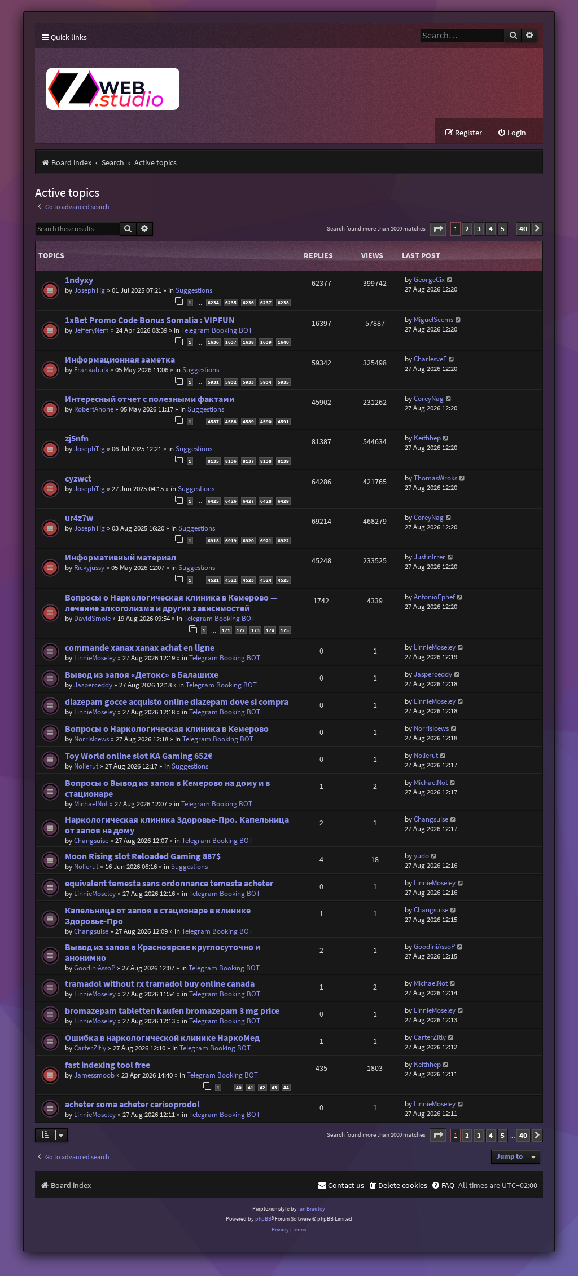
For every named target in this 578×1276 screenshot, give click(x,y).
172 (241, 630)
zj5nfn (77, 438)
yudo (421, 855)
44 (286, 1087)
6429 (283, 501)
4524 (266, 580)
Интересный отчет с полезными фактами (149, 399)
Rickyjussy (89, 567)
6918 (213, 540)
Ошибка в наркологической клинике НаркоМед (162, 1037)
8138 (266, 461)
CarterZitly (90, 1048)
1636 (213, 342)
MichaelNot (91, 804)
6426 (231, 501)
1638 (248, 342)
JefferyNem (91, 330)
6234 (213, 302)
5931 (213, 382)
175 (285, 630)
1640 (283, 342)
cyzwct (78, 478)
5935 (283, 382)
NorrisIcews (91, 739)
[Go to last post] (450, 279)
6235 (231, 302)
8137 (248, 461)
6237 (266, 302)
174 (270, 630)
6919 (231, 540)
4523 (248, 580)
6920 (248, 540)
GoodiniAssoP (94, 968)
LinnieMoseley (95, 658)
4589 (248, 421)
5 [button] (503, 228)
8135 (213, 461)
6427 (248, 501)
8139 (283, 461)
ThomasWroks (435, 478)
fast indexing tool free (107, 1064)
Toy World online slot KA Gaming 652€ (138, 755)
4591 (283, 421)
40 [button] (523, 228)
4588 (231, 421)
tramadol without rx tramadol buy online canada (160, 983)
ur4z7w (79, 518)
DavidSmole (92, 618)
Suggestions (194, 290)
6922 (283, 540)
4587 (213, 421)
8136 (231, 461)
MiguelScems (433, 319)
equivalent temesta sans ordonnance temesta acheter (169, 883)
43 (274, 1087)
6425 (213, 501)
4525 (283, 580)
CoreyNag (429, 398)
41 (250, 1087)
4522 (231, 580)
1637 (231, 342)
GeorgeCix (429, 279)
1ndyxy (79, 280)
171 (226, 630)
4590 (266, 421)
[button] (438, 229)
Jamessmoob (94, 1075)
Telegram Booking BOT (216, 330)
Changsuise (91, 840)
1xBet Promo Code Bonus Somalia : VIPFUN (150, 320)
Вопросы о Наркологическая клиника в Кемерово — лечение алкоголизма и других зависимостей (171, 602)
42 (262, 1087)
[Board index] (244, 83)
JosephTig (89, 290)
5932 (231, 382)
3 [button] (479, 228)
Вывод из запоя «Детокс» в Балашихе (141, 674)
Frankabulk (91, 369)
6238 (283, 302)
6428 (266, 501)
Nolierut (86, 766)
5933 (248, 382)
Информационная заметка (120, 359)
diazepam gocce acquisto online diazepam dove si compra (176, 701)
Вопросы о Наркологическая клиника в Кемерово (167, 728)
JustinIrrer (429, 557)
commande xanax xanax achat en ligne (139, 647)
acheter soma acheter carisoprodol (132, 1104)
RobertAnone (93, 409)
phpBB (263, 1218)
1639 (266, 342)
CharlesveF (430, 359)
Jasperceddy (93, 685)
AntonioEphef (434, 597)
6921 (266, 540)
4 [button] (491, 228)
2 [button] (467, 228)
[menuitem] (511, 133)
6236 (248, 302)
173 (255, 630)
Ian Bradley (311, 1208)
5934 (266, 382)
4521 (213, 580)
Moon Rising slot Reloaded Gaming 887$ (143, 856)
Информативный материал (120, 557)
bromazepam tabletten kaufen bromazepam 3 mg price (172, 1010)
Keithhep (427, 438)
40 (239, 1087)
